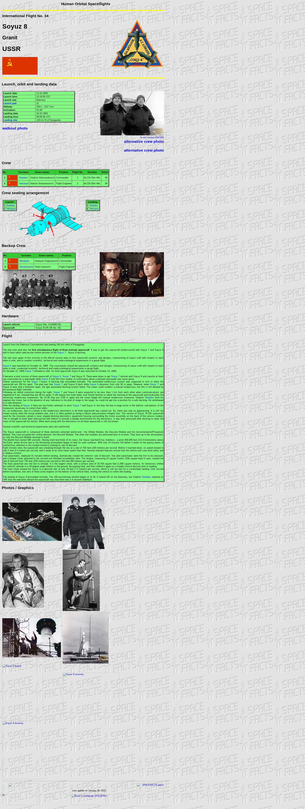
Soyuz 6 (7, 365)
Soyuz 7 (61, 352)
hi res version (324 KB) (152, 137)
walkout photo (15, 128)
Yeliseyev (24, 183)
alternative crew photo (144, 141)
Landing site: (10, 120)
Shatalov (23, 177)
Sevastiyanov (26, 266)
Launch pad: (10, 103)
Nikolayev (24, 261)
